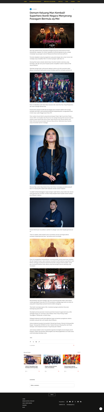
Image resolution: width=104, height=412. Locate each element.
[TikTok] (72, 401)
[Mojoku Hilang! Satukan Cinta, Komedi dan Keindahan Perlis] (52, 359)
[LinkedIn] (80, 401)
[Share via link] (39, 341)
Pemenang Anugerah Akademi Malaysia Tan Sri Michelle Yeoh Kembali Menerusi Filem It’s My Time (71, 367)
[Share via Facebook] (30, 341)
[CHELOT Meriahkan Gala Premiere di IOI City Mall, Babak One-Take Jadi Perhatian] (32, 359)
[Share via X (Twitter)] (33, 341)
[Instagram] (67, 401)
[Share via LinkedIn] (36, 341)
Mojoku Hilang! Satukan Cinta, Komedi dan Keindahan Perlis (51, 367)
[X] (75, 401)
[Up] (100, 408)
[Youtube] (70, 401)
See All (79, 352)
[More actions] (73, 9)
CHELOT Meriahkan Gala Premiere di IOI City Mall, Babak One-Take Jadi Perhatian (31, 367)
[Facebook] (78, 401)
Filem (31, 337)
